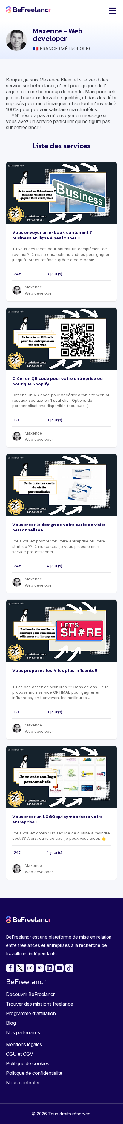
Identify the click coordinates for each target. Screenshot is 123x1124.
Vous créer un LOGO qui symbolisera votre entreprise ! (57, 819)
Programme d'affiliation (31, 1013)
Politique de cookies (27, 1063)
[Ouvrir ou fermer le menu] (112, 11)
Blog (11, 1023)
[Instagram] (30, 968)
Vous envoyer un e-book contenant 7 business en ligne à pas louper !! (52, 235)
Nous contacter (23, 1083)
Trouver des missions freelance (39, 1004)
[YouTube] (59, 968)
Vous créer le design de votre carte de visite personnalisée (59, 527)
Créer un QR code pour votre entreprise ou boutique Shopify (57, 381)
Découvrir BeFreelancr (30, 994)
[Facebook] (10, 968)
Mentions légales (24, 1044)
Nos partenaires (23, 1032)
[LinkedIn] (49, 968)
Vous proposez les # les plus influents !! (54, 670)
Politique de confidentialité (34, 1073)
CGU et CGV (19, 1054)
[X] (20, 968)
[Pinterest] (39, 968)
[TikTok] (69, 968)
